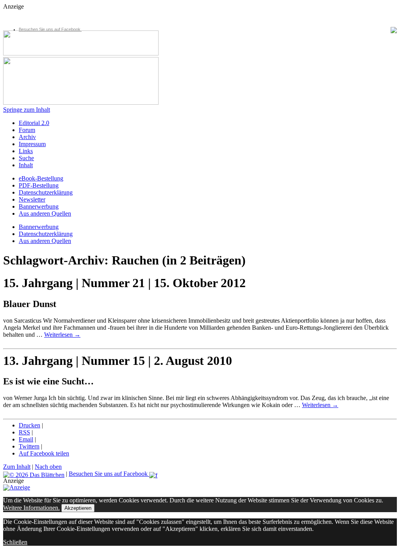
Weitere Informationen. (31, 507)
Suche (26, 158)
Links (26, 151)
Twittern (29, 446)
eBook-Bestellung (41, 178)
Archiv (27, 137)
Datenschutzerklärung (46, 192)
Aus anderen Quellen (45, 213)
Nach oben (48, 466)
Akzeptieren (77, 508)
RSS (24, 432)
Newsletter (32, 199)
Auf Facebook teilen (44, 453)
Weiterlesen (62, 334)
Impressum (32, 144)
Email (26, 439)
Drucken (29, 425)
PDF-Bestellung (39, 185)
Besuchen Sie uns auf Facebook (50, 29)
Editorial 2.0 (34, 123)
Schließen (15, 542)
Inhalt (26, 165)
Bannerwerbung (39, 206)
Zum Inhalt (16, 466)
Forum (27, 130)
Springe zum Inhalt (26, 109)
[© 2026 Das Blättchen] (33, 473)
